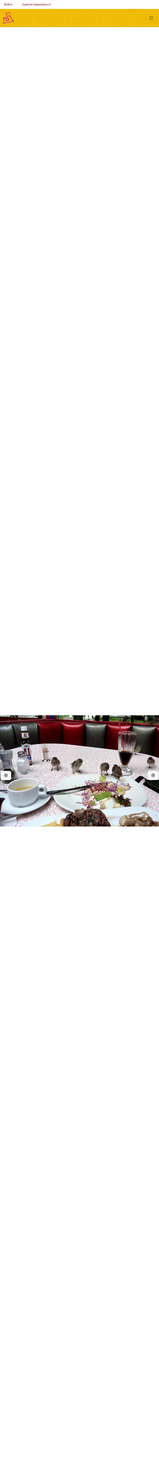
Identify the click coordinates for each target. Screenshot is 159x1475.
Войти (8, 4)
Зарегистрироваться (36, 4)
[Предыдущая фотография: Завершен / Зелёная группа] (6, 775)
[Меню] (151, 18)
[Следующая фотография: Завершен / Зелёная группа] (153, 775)
